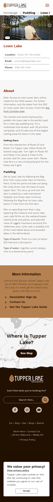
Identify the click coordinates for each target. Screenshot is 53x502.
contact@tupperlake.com (27, 61)
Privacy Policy (27, 439)
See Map (26, 353)
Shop (31, 423)
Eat (24, 423)
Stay (17, 423)
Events (40, 423)
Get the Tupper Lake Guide (28, 307)
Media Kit (38, 435)
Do (10, 423)
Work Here (19, 431)
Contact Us (17, 302)
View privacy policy (18, 470)
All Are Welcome (21, 435)
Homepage (10, 13)
